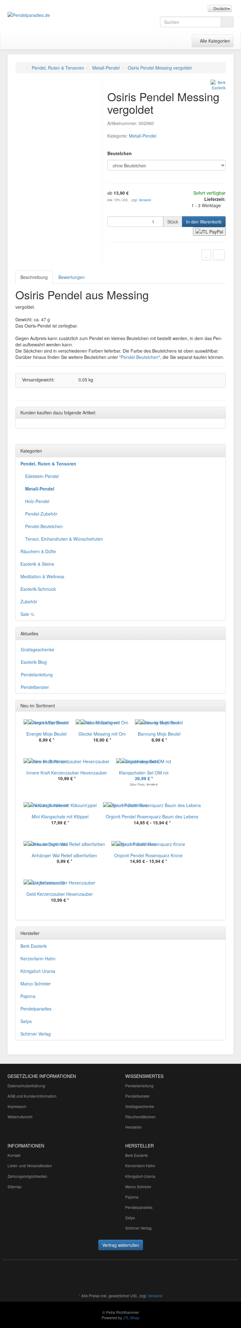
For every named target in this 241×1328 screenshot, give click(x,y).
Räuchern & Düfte (38, 551)
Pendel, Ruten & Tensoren (48, 463)
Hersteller (133, 1127)
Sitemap (15, 1186)
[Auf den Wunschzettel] (206, 254)
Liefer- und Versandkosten (30, 1165)
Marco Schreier (35, 983)
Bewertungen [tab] (71, 277)
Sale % (27, 614)
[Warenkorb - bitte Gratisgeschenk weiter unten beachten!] (172, 41)
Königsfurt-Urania (37, 971)
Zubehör (28, 601)
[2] (209, 231)
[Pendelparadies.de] (42, 15)
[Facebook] (142, 1277)
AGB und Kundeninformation (32, 1096)
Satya (26, 1021)
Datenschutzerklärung (26, 1085)
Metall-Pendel (142, 136)
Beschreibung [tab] (34, 277)
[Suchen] (227, 22)
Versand (145, 199)
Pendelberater (35, 687)
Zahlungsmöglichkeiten (27, 1176)
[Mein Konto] (185, 41)
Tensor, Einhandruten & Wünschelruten (64, 539)
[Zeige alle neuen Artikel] (219, 705)
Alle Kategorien (212, 40)
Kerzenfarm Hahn (38, 958)
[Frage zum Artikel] (219, 254)
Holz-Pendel (37, 501)
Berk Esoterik (33, 946)
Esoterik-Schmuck (38, 589)
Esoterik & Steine (37, 564)
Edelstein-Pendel (42, 476)
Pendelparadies (35, 1008)
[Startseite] (22, 68)
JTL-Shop (131, 1317)
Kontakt (14, 1155)
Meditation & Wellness (42, 576)
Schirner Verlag (35, 1034)
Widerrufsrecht (20, 1116)
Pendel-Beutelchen (139, 357)
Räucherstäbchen (140, 1116)
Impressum (17, 1106)
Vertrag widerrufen (120, 1245)
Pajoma (27, 996)
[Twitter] (151, 1277)
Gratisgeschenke (37, 649)
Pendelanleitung (37, 674)
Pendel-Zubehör (41, 514)
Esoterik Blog (34, 662)
